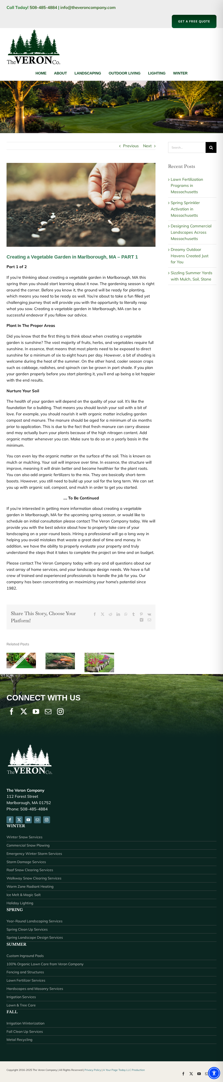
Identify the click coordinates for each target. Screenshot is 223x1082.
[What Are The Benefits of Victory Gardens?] (21, 655)
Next (147, 145)
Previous (131, 145)
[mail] (48, 712)
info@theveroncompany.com (88, 7)
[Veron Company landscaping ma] (34, 29)
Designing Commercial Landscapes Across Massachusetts (191, 232)
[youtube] (36, 712)
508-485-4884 (43, 7)
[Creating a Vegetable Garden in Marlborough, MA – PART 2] (60, 655)
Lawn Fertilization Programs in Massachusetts (187, 185)
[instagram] (60, 712)
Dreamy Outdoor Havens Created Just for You (189, 256)
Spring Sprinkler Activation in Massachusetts (185, 209)
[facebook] (12, 712)
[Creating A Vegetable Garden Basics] (99, 655)
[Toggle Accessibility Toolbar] (214, 1073)
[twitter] (24, 712)
